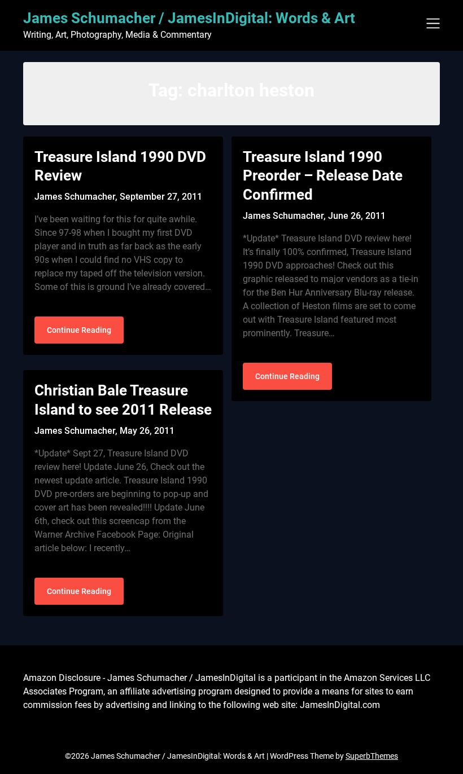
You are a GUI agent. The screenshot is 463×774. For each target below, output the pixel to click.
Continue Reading (79, 330)
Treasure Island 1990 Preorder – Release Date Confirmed (323, 176)
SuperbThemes (372, 755)
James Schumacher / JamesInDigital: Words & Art (189, 18)
